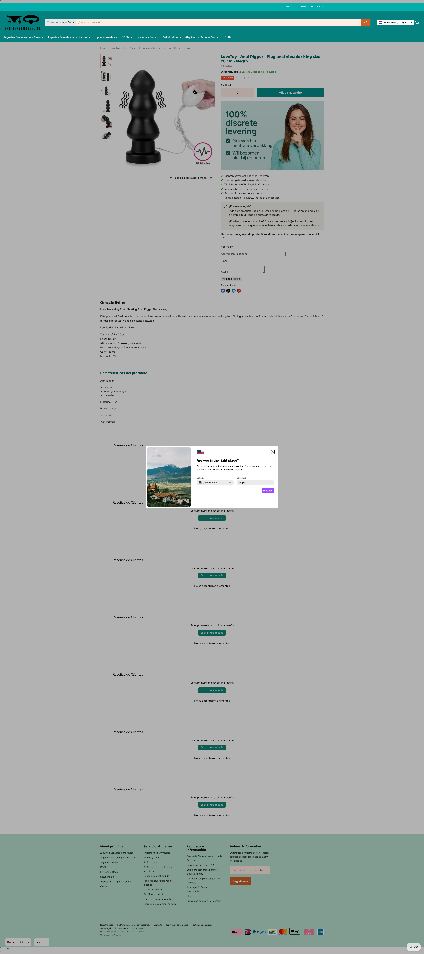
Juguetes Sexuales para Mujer (23, 37)
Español (288, 6)
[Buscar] (365, 22)
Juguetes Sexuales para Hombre (68, 37)
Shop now (268, 490)
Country (200, 478)
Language (241, 478)
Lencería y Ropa (146, 37)
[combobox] (208, 482)
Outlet (228, 37)
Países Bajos (311, 6)
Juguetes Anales (105, 37)
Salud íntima (171, 37)
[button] (272, 452)
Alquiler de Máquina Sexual (202, 37)
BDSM (126, 37)
